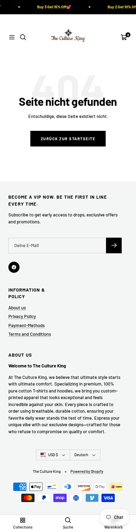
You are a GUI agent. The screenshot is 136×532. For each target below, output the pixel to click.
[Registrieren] (114, 245)
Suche (68, 527)
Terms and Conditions (29, 334)
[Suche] (23, 37)
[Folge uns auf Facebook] (14, 267)
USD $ (53, 454)
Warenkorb (113, 527)
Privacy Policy (22, 316)
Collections (22, 527)
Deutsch (81, 454)
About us (17, 307)
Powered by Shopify (86, 471)
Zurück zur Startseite (68, 138)
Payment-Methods (26, 325)
